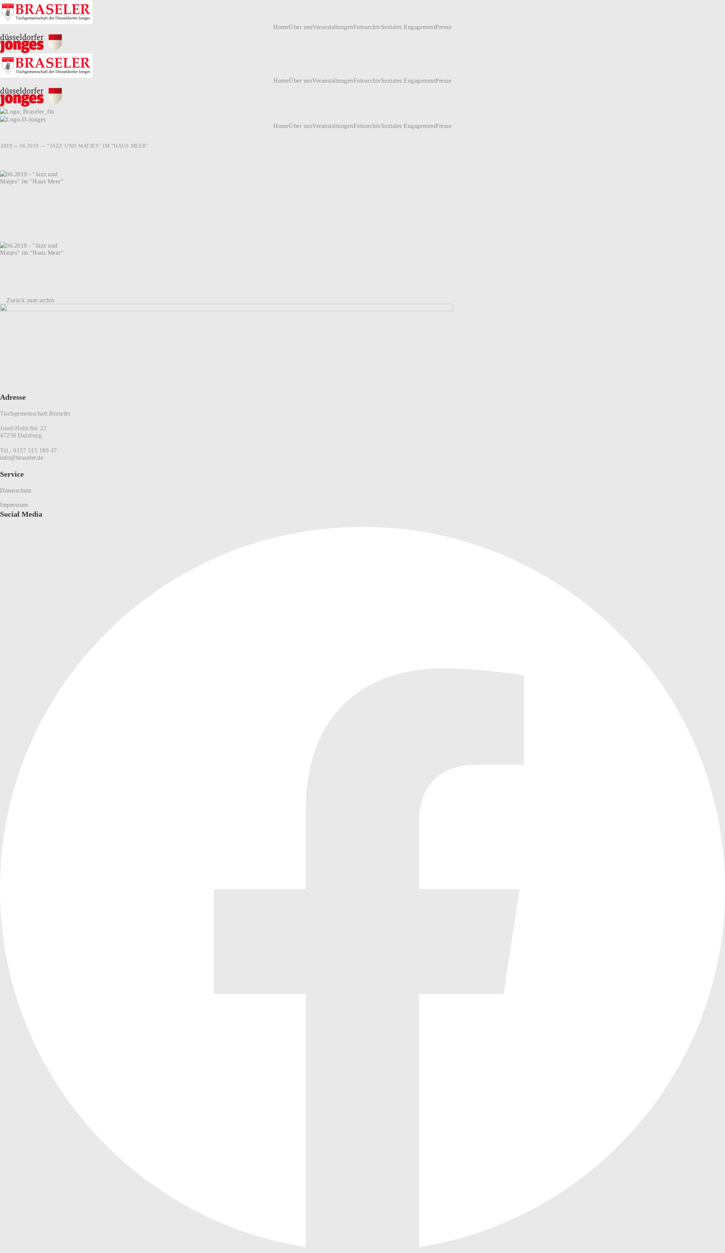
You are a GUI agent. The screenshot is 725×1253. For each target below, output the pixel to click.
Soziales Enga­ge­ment (408, 27)
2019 (6, 146)
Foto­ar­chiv (367, 27)
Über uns (300, 27)
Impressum (14, 505)
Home (281, 27)
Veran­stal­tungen (332, 27)
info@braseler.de (21, 457)
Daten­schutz (16, 490)
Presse (443, 27)
